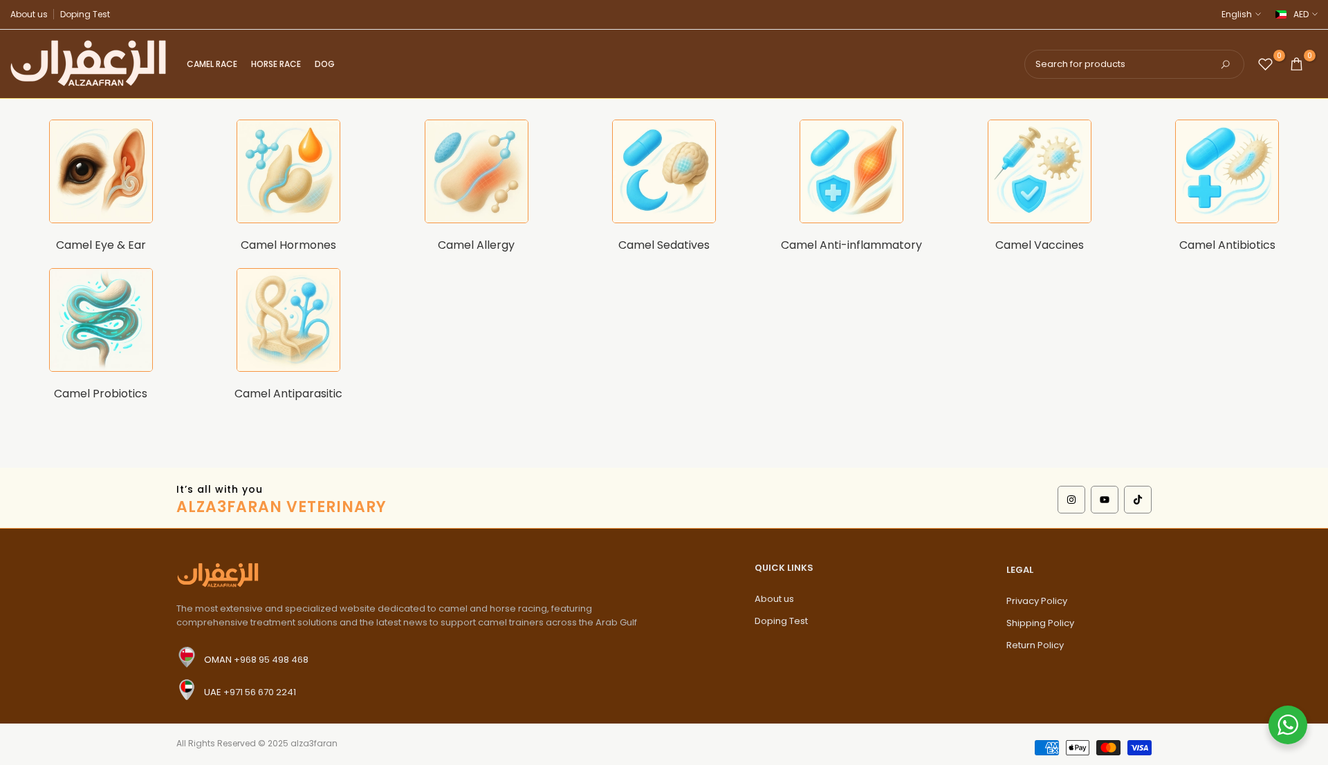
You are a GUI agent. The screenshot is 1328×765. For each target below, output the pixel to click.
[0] (1265, 64)
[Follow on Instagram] (1071, 499)
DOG (325, 64)
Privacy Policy (1036, 600)
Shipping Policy (1040, 623)
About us (29, 14)
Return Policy (1035, 645)
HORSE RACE (276, 64)
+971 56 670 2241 (259, 691)
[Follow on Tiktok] (1138, 499)
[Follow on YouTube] (1104, 499)
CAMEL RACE (212, 64)
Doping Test (85, 14)
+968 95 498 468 (271, 658)
